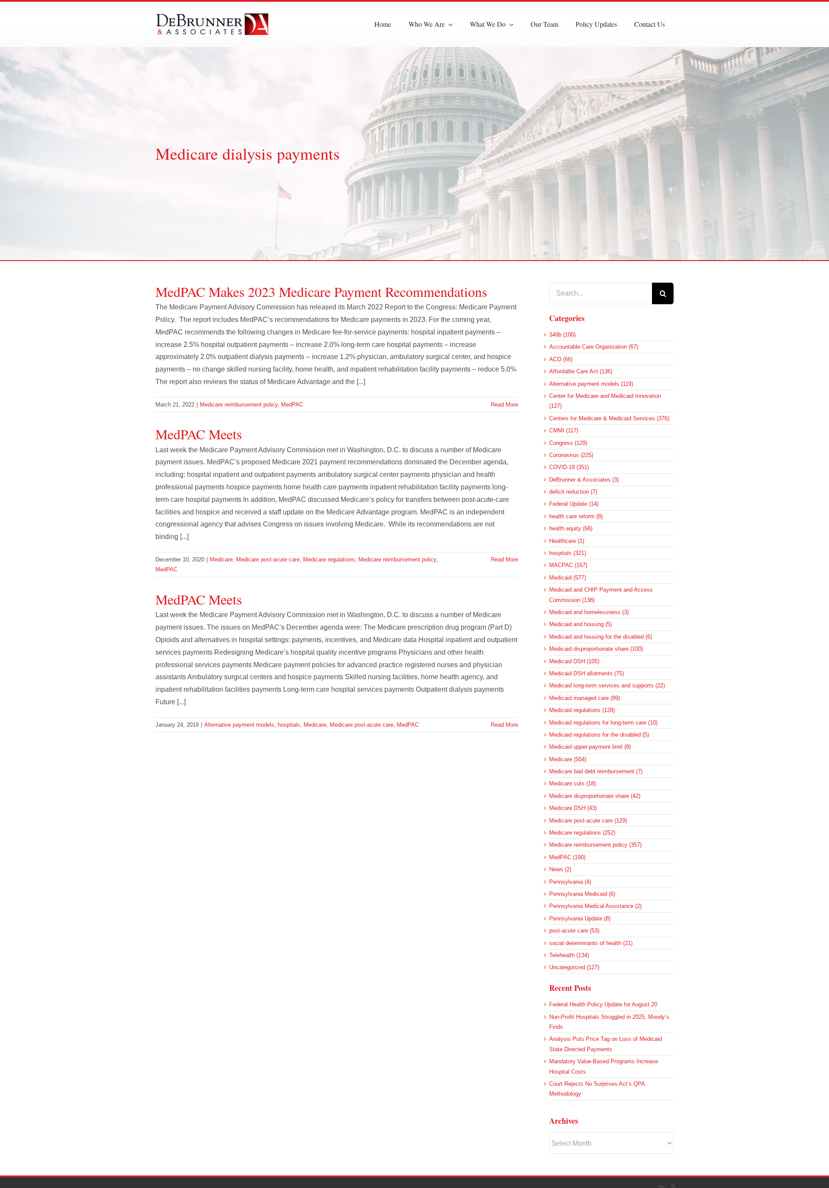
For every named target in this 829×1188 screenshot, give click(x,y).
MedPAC (292, 404)
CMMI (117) (563, 430)
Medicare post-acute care (268, 559)
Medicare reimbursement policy (239, 404)
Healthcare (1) (566, 541)
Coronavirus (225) (571, 455)
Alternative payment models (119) (591, 384)
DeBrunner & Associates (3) (584, 479)
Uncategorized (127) (574, 967)
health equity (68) (570, 528)
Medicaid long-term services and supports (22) (607, 685)
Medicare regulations (329, 559)
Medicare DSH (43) (573, 808)
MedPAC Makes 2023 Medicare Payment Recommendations (321, 291)
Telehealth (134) (569, 955)
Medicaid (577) (567, 577)
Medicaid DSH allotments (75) (586, 673)
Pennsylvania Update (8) (580, 918)
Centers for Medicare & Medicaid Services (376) (609, 418)
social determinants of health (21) (591, 943)
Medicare (221, 559)
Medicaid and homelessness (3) (589, 612)
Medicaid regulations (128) (582, 710)
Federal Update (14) (573, 504)
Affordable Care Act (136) (580, 371)
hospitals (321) (567, 553)
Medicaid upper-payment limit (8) (590, 747)
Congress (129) (568, 443)
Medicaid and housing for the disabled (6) (600, 636)
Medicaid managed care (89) (584, 698)
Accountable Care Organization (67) (593, 346)
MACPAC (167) (568, 565)
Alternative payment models (239, 725)
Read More (504, 404)
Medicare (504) (567, 759)
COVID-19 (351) (569, 467)
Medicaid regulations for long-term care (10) (603, 722)
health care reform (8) (576, 516)
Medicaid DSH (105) (574, 661)
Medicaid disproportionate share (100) (596, 649)
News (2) (560, 869)
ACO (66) (561, 359)
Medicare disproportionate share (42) (594, 796)
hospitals (289, 725)
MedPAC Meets (198, 434)
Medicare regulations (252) (582, 832)
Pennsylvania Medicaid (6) (582, 894)
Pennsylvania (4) (570, 882)
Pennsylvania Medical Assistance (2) (595, 906)
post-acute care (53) (574, 930)
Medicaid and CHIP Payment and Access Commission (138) (601, 594)
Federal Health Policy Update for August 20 (603, 1004)
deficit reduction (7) (573, 491)
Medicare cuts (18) (572, 783)
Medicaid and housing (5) (580, 624)
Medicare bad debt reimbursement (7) (595, 771)
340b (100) (562, 334)
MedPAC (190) (567, 857)
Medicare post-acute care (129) (588, 820)
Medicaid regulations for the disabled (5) (599, 734)
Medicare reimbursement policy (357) (595, 844)
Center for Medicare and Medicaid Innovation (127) (605, 401)
